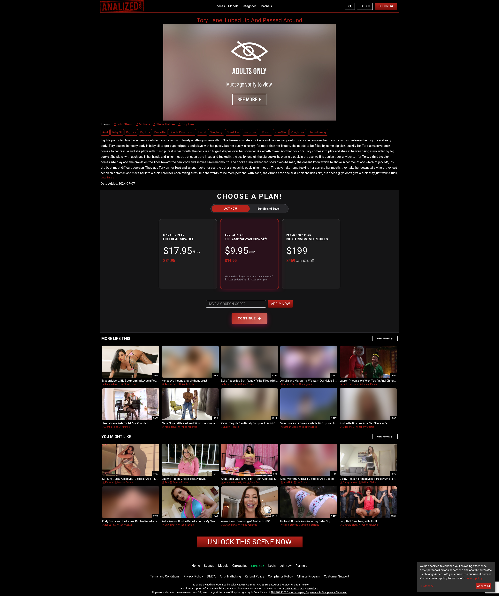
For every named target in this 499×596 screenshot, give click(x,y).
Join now (286, 566)
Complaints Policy (280, 576)
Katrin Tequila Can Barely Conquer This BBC (248, 423)
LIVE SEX (257, 566)
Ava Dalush (187, 384)
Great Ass (233, 132)
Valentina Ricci (309, 427)
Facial (202, 132)
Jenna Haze (111, 427)
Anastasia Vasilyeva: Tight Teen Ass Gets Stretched (254, 478)
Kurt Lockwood (350, 384)
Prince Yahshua (188, 427)
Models (233, 6)
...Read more (107, 177)
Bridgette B (349, 427)
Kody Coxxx (125, 524)
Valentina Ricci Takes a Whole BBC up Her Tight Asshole (315, 423)
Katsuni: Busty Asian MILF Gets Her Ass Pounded (132, 478)
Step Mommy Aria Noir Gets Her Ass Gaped (307, 478)
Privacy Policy (193, 576)
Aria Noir (288, 482)
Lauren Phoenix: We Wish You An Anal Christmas (370, 380)
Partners (301, 566)
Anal (105, 132)
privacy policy (474, 578)
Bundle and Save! (268, 208)
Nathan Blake (290, 427)
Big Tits (145, 132)
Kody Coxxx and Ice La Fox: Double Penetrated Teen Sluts (137, 521)
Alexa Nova (171, 427)
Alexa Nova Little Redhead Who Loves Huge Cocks (192, 423)
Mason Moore (112, 384)
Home (196, 566)
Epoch (286, 588)
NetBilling (312, 588)
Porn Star (281, 132)
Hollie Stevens (290, 524)
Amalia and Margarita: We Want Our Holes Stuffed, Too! (314, 380)
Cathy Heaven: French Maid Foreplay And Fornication (372, 478)
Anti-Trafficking (230, 576)
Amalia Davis (290, 384)
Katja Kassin (187, 524)
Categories (249, 6)
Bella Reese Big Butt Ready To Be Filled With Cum (251, 380)
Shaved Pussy (317, 132)
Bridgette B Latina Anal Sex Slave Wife (363, 423)
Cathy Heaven (350, 482)
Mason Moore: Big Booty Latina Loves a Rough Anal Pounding (140, 380)
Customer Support (336, 576)
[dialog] (456, 577)
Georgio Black (350, 524)
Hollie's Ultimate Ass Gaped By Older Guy (305, 521)
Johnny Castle (366, 427)
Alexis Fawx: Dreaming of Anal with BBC (245, 521)
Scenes (220, 6)
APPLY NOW (280, 304)
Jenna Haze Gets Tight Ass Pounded (125, 423)
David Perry (171, 524)
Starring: (106, 124)
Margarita (307, 384)
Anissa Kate (171, 384)
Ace (167, 482)
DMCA (211, 576)
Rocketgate (297, 588)
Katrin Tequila (231, 427)
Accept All (483, 586)
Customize (427, 586)
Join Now (386, 6)
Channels (266, 6)
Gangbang (216, 132)
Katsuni (109, 482)
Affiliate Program (308, 576)
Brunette (160, 132)
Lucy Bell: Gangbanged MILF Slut (360, 521)
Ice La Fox (110, 524)
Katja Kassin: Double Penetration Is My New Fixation (194, 521)
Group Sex (250, 132)
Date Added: (109, 183)
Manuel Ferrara (125, 482)
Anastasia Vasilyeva (235, 482)
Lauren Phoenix (370, 384)
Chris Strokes (247, 384)
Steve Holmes (131, 384)
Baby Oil (117, 132)
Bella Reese (230, 384)
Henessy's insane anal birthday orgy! (184, 380)
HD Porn (266, 132)
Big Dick (131, 132)
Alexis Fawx (230, 524)
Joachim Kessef (370, 524)
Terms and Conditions (165, 576)
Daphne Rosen (180, 482)
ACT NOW (230, 208)
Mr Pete (126, 427)
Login (365, 6)
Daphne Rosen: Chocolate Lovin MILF (184, 478)
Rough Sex (297, 132)
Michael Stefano (310, 524)
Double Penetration (182, 132)
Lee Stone (301, 482)
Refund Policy (254, 576)
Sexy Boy (255, 482)
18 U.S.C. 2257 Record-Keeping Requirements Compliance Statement (309, 592)
